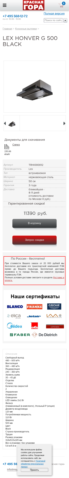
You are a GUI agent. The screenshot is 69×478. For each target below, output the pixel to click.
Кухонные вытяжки (26, 28)
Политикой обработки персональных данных (33, 464)
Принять (34, 470)
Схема (16, 144)
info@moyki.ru (14, 469)
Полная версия (54, 13)
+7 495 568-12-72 (15, 16)
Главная (7, 28)
